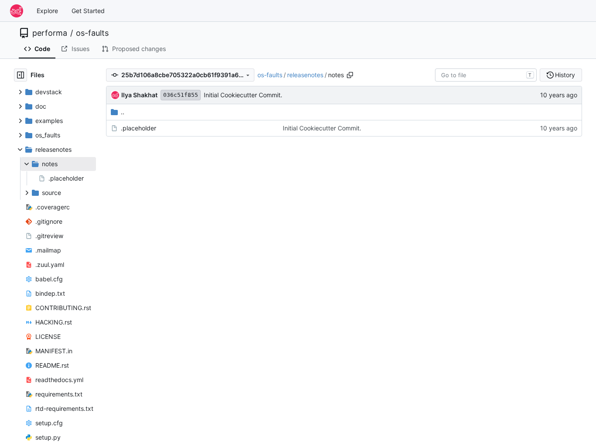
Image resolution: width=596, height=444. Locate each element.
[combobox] (486, 75)
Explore (47, 10)
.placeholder (138, 128)
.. (122, 112)
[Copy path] (350, 75)
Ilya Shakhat (139, 95)
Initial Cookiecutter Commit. (243, 95)
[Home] (16, 11)
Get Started (88, 10)
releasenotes (305, 75)
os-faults (92, 33)
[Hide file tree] (20, 75)
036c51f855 (180, 95)
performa (49, 33)
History (565, 75)
